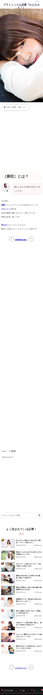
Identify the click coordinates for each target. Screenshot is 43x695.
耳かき (4, 225)
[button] (37, 3)
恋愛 (3, 205)
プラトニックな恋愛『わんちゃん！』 (21, 6)
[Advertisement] (21, 139)
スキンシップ (6, 209)
